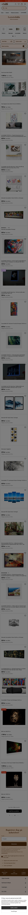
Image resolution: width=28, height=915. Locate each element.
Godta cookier (14, 907)
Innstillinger (14, 911)
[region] (14, 905)
